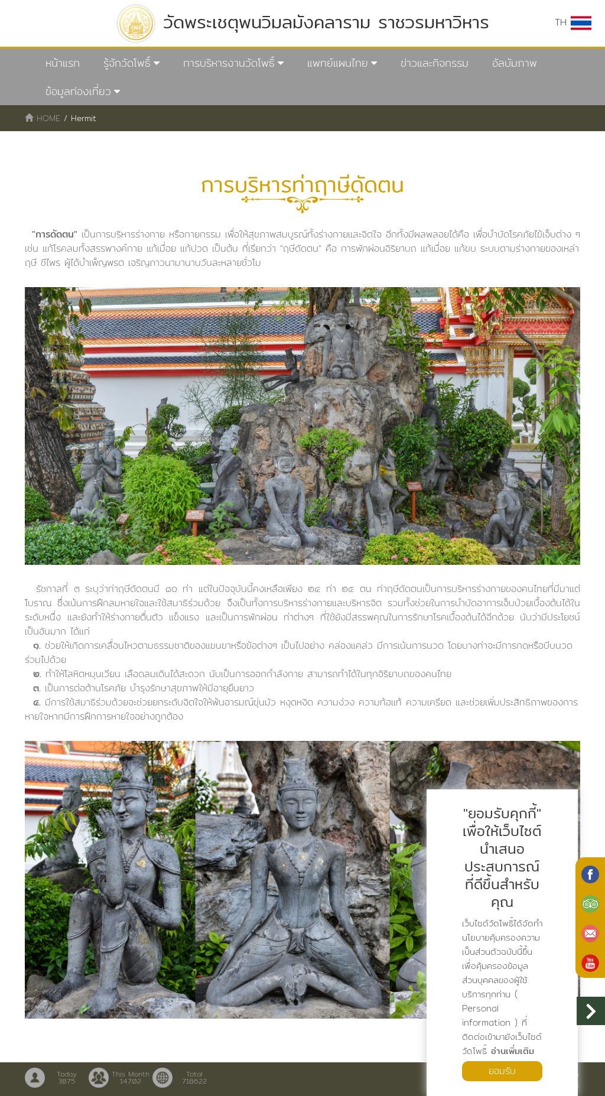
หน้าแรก (62, 62)
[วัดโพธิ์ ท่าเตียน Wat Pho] (590, 873)
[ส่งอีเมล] (590, 932)
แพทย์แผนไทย (337, 62)
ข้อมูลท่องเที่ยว (78, 91)
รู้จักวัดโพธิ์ (127, 62)
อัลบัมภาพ (514, 62)
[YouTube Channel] (590, 962)
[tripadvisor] (590, 903)
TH (563, 22)
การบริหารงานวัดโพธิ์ (229, 62)
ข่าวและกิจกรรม (435, 62)
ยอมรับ (502, 1071)
